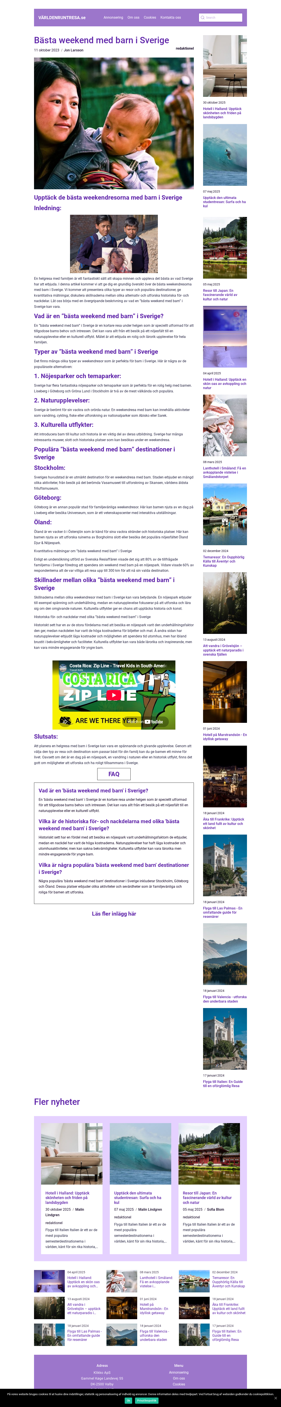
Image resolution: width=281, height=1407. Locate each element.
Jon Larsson (73, 50)
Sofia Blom (215, 1209)
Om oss (133, 17)
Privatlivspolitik (146, 1400)
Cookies (150, 17)
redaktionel (185, 48)
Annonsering (113, 17)
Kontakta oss (170, 17)
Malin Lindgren (150, 1209)
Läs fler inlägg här (114, 914)
